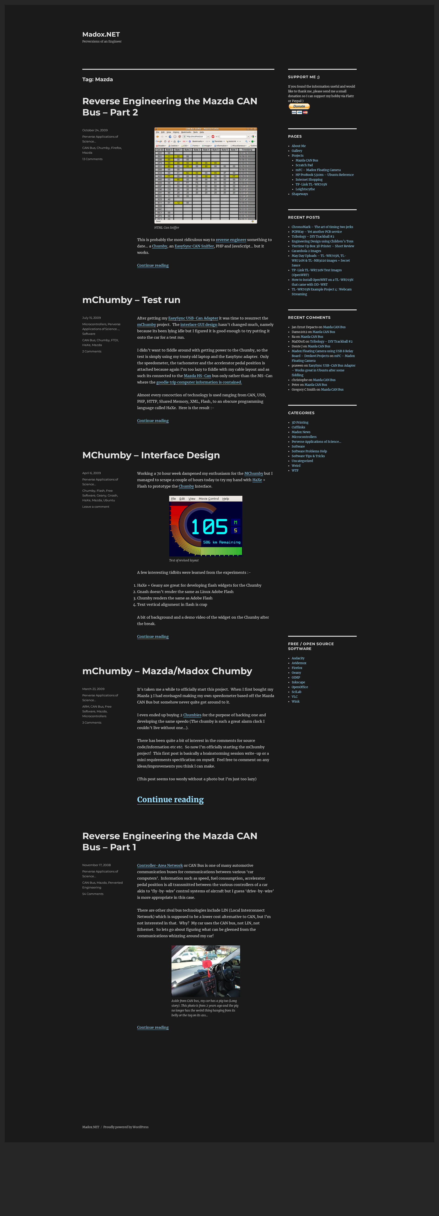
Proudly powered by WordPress (126, 1127)
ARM (85, 706)
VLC (294, 697)
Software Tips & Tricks (308, 456)
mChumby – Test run (131, 299)
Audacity (298, 658)
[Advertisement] (323, 554)
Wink (296, 701)
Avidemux (299, 663)
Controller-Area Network (160, 865)
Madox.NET (101, 34)
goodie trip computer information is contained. (199, 382)
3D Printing (300, 422)
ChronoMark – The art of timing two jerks (322, 227)
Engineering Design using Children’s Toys (322, 241)
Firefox (116, 148)
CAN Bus (88, 148)
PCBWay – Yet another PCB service (317, 232)
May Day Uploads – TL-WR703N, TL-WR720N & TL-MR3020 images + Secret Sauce (321, 260)
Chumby (159, 246)
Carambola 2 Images (306, 251)
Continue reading (153, 265)
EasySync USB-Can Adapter (193, 318)
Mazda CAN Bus (307, 160)
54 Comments (92, 894)
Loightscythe (305, 189)
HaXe (86, 345)
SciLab (296, 692)
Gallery (297, 151)
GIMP (296, 677)
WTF (295, 470)
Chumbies (192, 715)
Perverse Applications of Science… (316, 442)
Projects (298, 156)
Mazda (87, 152)
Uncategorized (302, 461)
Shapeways (300, 194)
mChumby (146, 324)
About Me (299, 146)
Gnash (112, 495)
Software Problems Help (309, 451)
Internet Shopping (309, 180)
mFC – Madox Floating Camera (318, 170)
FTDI (114, 340)
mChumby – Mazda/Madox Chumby (167, 670)
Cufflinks (298, 427)
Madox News (301, 432)
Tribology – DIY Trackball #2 (313, 237)
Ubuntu (109, 500)
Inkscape (298, 682)
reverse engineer (231, 239)
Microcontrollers (94, 324)
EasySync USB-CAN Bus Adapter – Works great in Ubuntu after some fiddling (324, 370)
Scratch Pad (304, 165)
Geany (101, 495)
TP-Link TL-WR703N (311, 184)
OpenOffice (300, 687)
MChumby (253, 473)
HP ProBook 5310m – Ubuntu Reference (325, 175)
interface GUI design (198, 324)
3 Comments (91, 722)
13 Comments (92, 159)
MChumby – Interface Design (151, 455)
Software (88, 334)
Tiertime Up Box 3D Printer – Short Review (323, 246)
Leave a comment (95, 506)
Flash (101, 490)
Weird (296, 466)
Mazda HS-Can (197, 375)
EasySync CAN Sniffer (194, 246)
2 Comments (91, 351)
